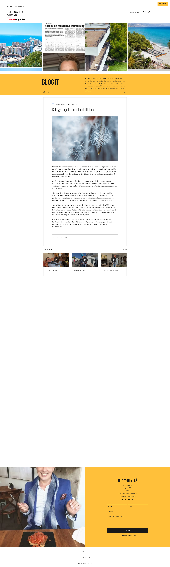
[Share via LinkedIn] (62, 237)
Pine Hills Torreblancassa (80, 270)
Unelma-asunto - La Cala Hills (110, 270)
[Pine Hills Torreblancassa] (85, 260)
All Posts (46, 92)
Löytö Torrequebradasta (52, 270)
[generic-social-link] (149, 12)
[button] (124, 92)
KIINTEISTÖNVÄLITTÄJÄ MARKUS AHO (15, 13)
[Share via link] (66, 237)
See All (125, 249)
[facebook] (141, 12)
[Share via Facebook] (53, 237)
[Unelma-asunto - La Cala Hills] (114, 260)
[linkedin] (146, 12)
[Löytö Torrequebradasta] (56, 260)
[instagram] (144, 12)
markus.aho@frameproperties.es (127, 493)
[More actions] (117, 104)
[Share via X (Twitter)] (57, 237)
